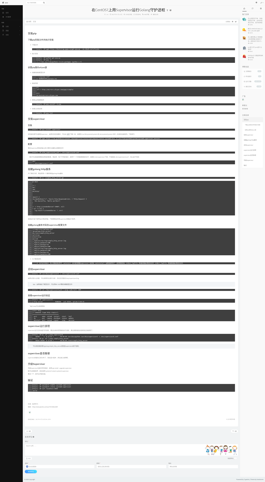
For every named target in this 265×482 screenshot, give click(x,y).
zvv (107, 14)
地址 (169, 463)
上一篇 (28, 431)
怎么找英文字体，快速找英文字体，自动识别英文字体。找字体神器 (255, 20)
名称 (27, 463)
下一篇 (234, 431)
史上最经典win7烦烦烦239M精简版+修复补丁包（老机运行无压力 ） (255, 39)
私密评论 (231, 458)
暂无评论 (138, 14)
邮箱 (98, 463)
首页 (29, 21)
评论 (27, 441)
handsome (260, 479)
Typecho (246, 479)
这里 (68, 134)
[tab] (244, 8)
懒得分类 (155, 14)
